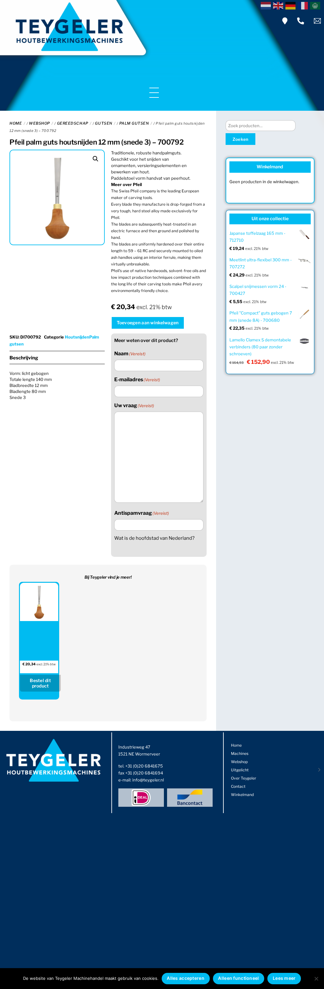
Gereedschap (72, 123)
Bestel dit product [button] (40, 683)
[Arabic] (316, 5)
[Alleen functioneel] (316, 978)
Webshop (39, 123)
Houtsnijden (77, 336)
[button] (95, 159)
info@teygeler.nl (148, 779)
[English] (279, 5)
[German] (291, 5)
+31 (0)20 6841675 (144, 765)
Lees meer (284, 978)
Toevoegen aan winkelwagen (147, 322)
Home (15, 123)
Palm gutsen (134, 123)
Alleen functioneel (238, 978)
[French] (304, 5)
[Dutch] (267, 5)
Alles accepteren (185, 978)
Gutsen (103, 123)
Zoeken (241, 139)
